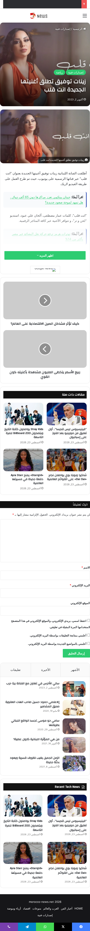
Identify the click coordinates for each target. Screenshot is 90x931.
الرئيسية (78, 29)
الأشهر (75, 670)
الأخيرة (45, 670)
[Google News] (45, 270)
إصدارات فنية (63, 29)
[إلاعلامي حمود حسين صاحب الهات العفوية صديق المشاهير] (74, 707)
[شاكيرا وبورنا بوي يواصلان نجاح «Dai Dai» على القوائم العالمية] (67, 460)
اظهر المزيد (46, 255)
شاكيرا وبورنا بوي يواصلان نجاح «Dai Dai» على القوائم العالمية (67, 477)
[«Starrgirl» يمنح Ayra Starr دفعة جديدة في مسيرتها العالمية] (23, 460)
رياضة (59, 72)
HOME (79, 908)
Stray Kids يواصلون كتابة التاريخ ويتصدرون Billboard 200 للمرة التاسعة (23, 433)
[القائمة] (85, 17)
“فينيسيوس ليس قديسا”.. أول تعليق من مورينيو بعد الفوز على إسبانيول (67, 433)
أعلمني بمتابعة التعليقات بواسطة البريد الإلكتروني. (58, 635)
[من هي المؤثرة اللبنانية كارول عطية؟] (74, 745)
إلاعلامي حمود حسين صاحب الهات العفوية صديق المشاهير (32, 704)
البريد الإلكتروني (80, 585)
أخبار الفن (66, 908)
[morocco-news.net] (45, 15)
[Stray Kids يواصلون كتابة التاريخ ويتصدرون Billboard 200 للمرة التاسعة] (23, 414)
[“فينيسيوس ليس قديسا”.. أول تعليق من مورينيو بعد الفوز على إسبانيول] (67, 414)
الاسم (85, 567)
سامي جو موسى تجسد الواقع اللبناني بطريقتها (35, 723)
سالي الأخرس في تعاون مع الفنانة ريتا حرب (32, 683)
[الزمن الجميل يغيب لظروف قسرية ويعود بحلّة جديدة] (74, 763)
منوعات (36, 908)
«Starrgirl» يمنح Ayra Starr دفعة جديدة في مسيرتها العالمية (27, 479)
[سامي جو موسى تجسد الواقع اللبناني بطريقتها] (74, 726)
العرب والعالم (51, 908)
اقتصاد (26, 908)
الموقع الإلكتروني (80, 603)
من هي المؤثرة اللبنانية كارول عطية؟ (36, 739)
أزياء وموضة (14, 908)
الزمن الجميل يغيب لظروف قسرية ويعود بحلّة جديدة (34, 760)
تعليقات (15, 670)
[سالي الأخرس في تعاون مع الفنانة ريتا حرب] (74, 689)
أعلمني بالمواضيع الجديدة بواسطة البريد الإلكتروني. (57, 643)
